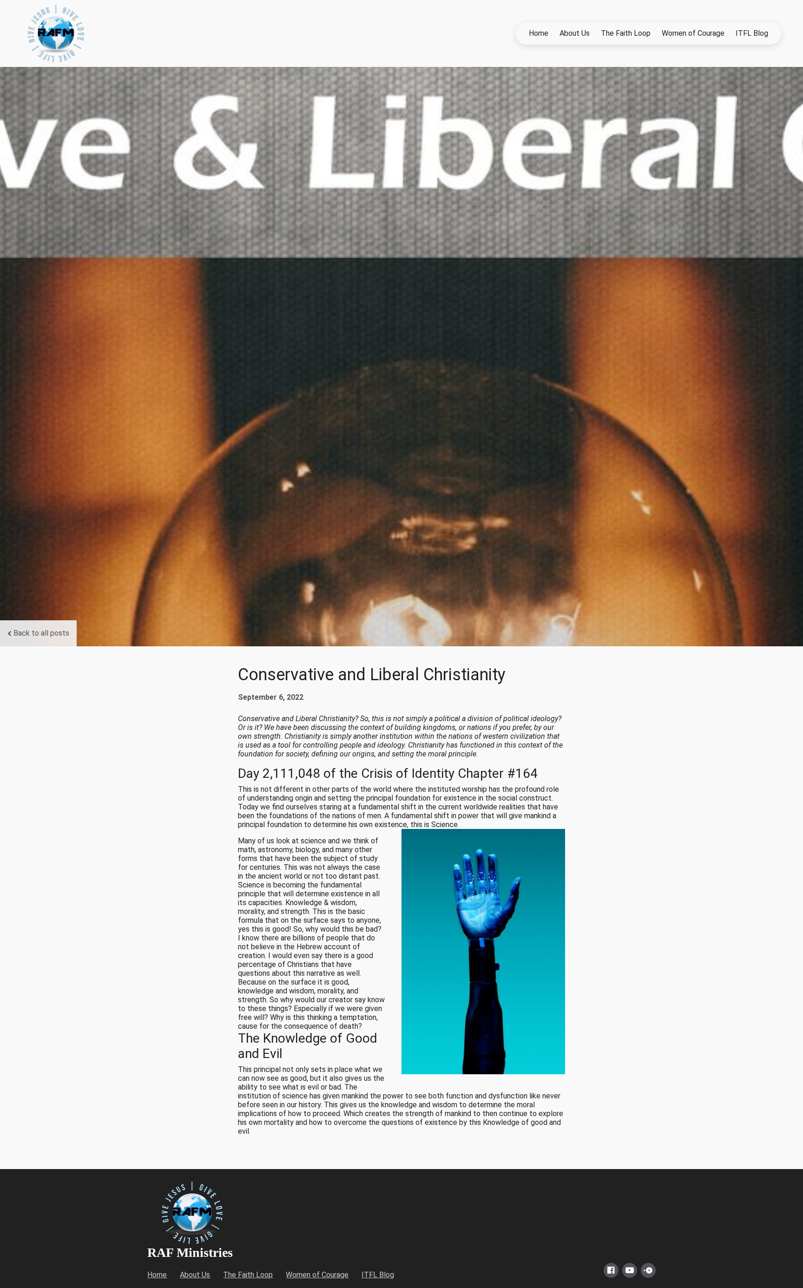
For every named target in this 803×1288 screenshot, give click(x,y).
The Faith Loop (626, 33)
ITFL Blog (752, 33)
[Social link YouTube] (629, 1270)
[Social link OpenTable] (648, 1270)
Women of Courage (693, 33)
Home (538, 33)
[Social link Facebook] (611, 1270)
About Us (574, 33)
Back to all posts (41, 633)
